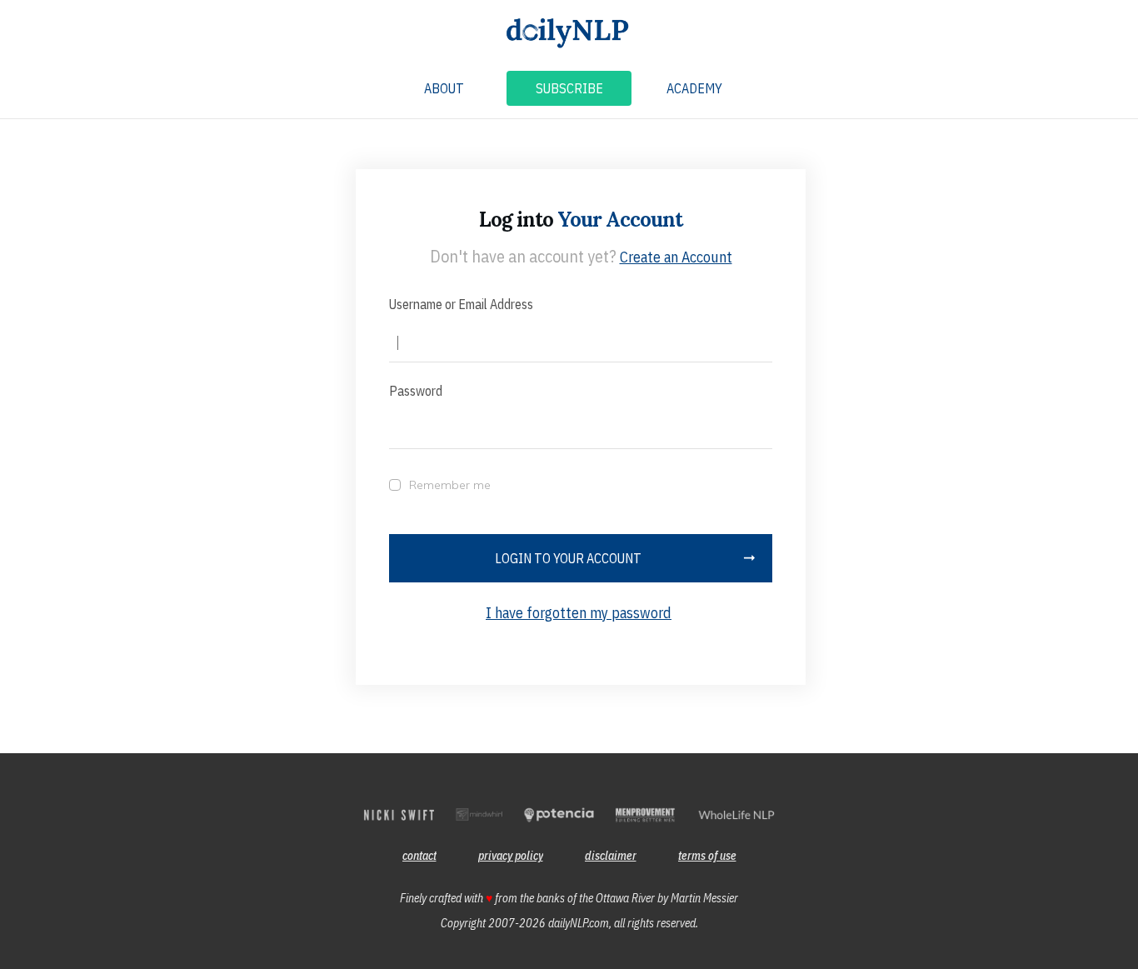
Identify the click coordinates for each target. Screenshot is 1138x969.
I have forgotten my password (578, 612)
